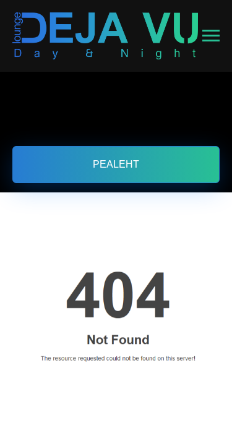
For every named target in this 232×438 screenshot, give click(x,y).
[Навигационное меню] (211, 36)
